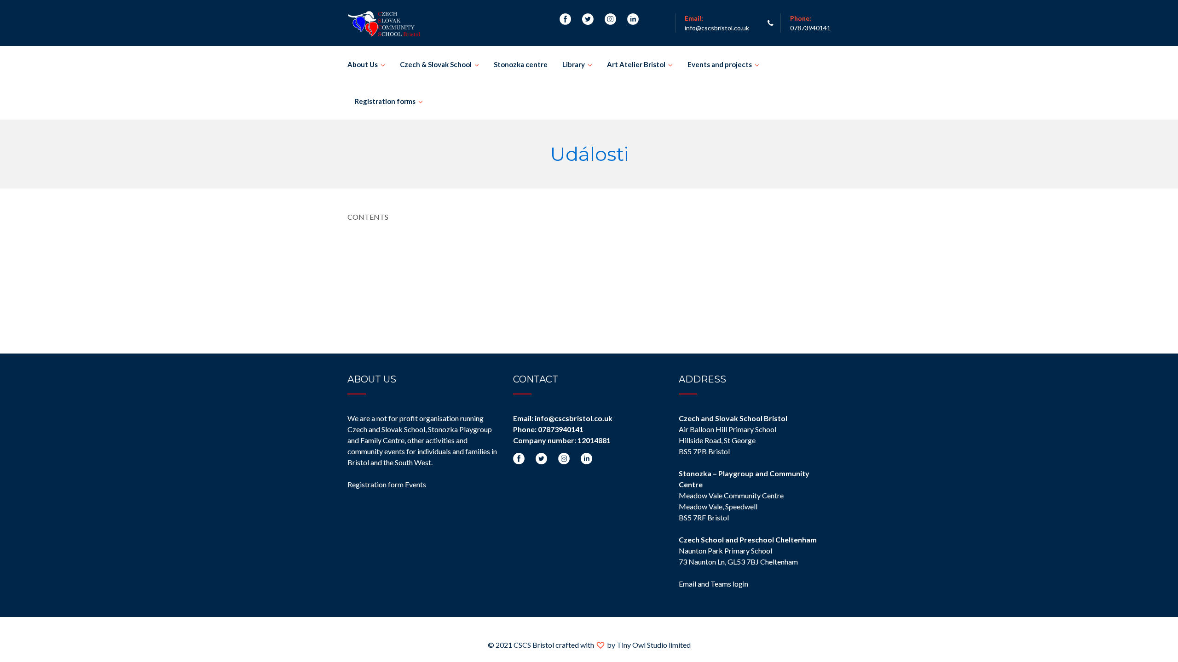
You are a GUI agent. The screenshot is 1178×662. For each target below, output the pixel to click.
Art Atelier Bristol (636, 64)
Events (415, 484)
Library (573, 64)
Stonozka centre (521, 64)
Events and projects (719, 64)
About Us (362, 64)
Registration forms (385, 101)
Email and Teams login (713, 583)
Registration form (375, 484)
